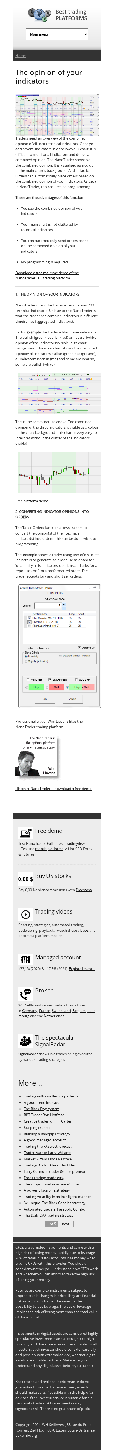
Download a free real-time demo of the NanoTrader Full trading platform (47, 275)
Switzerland (61, 1010)
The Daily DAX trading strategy (49, 1215)
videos (83, 930)
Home (20, 55)
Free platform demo (31, 500)
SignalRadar (28, 1053)
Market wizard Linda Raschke (48, 1159)
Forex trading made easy (44, 1177)
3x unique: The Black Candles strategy (55, 1202)
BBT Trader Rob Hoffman (44, 1114)
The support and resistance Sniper (52, 1184)
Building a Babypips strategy (47, 1133)
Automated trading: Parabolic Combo (54, 1209)
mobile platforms (49, 848)
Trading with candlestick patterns (51, 1096)
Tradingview (75, 843)
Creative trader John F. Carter (47, 1121)
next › (66, 1223)
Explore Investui (82, 968)
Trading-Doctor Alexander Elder (49, 1165)
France (44, 1010)
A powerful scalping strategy (47, 1190)
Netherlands (54, 1015)
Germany (29, 1010)
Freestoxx (84, 889)
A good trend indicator (42, 1102)
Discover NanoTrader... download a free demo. (53, 788)
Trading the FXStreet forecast (48, 1146)
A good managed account (45, 1139)
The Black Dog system (41, 1108)
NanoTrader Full (39, 843)
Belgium (79, 1010)
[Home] (57, 16)
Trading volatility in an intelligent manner (57, 1196)
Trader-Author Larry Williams (47, 1152)
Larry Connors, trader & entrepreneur (55, 1171)
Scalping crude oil (38, 1127)
